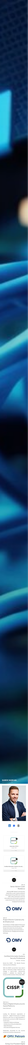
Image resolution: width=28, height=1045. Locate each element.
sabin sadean (9, 780)
